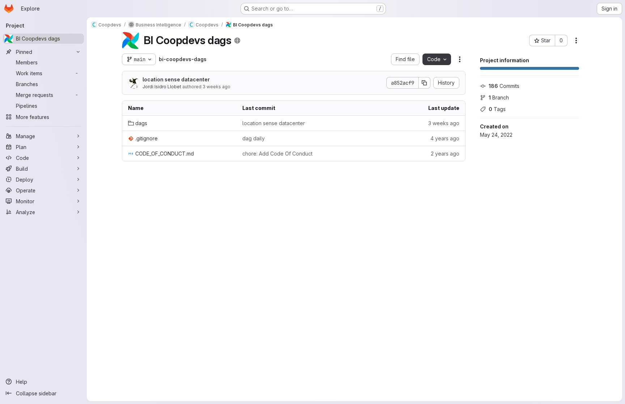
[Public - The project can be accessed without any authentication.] (237, 40)
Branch (499, 97)
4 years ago (444, 138)
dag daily (253, 138)
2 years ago (445, 153)
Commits (504, 86)
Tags (497, 109)
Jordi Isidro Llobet (162, 86)
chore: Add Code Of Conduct (277, 153)
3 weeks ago (216, 86)
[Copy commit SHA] (424, 83)
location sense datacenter (176, 79)
